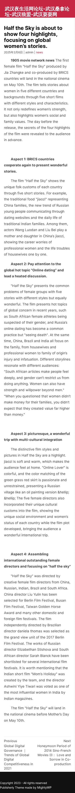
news (39, 52)
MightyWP (44, 787)
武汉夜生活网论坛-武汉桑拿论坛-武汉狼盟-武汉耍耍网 (37, 11)
